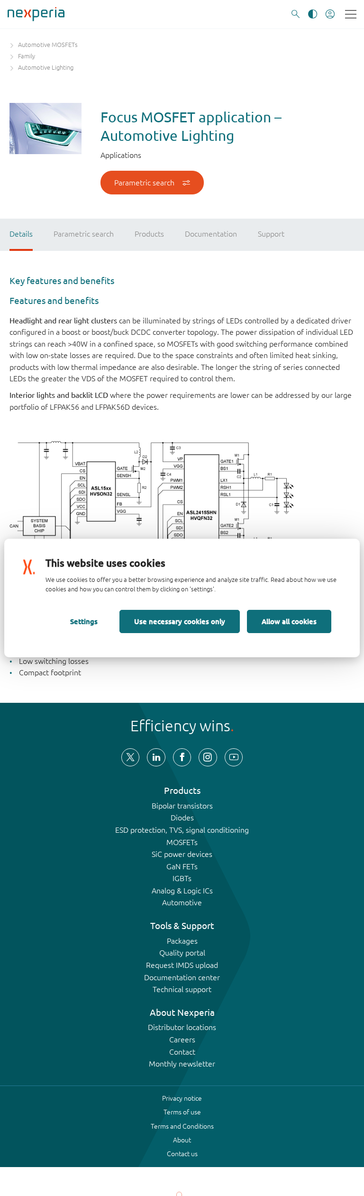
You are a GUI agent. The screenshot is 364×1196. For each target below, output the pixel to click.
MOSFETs (182, 842)
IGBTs (182, 878)
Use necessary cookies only (179, 621)
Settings (84, 621)
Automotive (182, 902)
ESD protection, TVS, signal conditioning (182, 830)
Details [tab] (21, 234)
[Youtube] (234, 757)
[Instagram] (208, 757)
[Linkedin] (156, 757)
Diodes (182, 817)
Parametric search (144, 182)
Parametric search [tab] (84, 234)
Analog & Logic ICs (182, 890)
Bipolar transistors (182, 805)
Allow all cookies (289, 621)
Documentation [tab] (211, 234)
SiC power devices (182, 854)
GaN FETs (182, 866)
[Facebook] (182, 757)
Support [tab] (271, 234)
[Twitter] (130, 757)
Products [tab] (149, 234)
